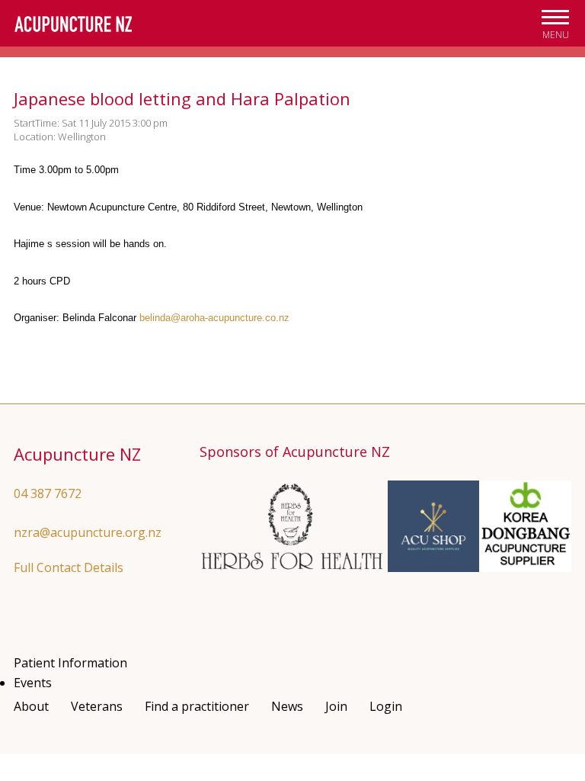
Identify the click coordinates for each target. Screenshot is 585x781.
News (287, 706)
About (31, 706)
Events (33, 682)
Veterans (97, 706)
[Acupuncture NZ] (73, 24)
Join (336, 706)
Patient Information (70, 662)
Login (385, 706)
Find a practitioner (197, 706)
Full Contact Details (68, 567)
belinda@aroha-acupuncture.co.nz (214, 317)
